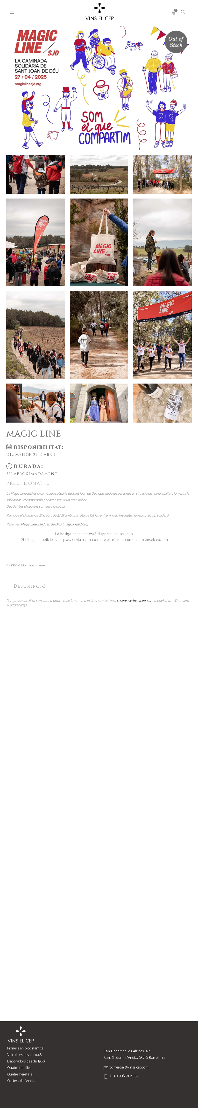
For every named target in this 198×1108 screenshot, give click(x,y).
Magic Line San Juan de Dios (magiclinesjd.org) (54, 524)
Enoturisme (36, 565)
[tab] (99, 586)
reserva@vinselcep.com (135, 601)
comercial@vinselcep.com (146, 540)
